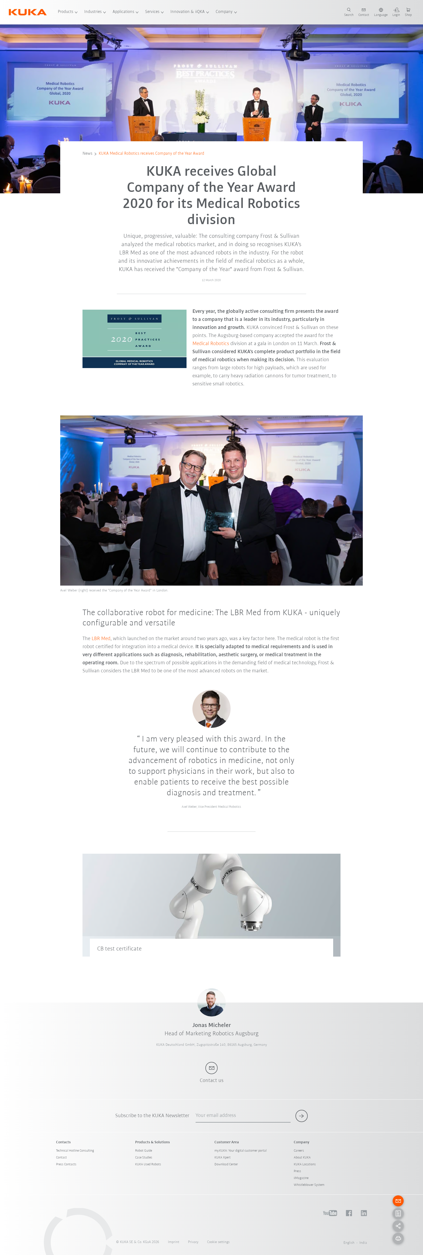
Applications (123, 12)
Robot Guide (143, 1151)
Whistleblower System (309, 1185)
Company (224, 12)
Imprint (173, 1242)
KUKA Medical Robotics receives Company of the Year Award (151, 154)
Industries (93, 12)
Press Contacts (66, 1164)
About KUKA (302, 1157)
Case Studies (143, 1157)
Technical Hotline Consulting (75, 1151)
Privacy (193, 1242)
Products (65, 12)
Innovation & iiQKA (187, 12)
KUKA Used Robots (148, 1164)
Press (297, 1171)
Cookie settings (218, 1242)
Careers (299, 1151)
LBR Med (101, 639)
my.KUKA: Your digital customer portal (240, 1151)
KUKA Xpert (222, 1157)
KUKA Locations (305, 1164)
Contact (61, 1157)
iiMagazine (301, 1178)
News (87, 154)
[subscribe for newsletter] (301, 1116)
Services (152, 12)
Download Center (226, 1164)
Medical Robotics (210, 344)
